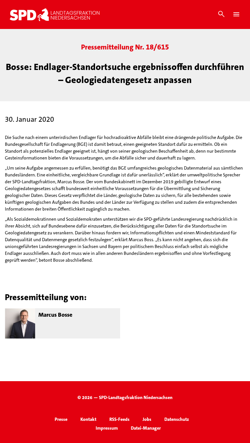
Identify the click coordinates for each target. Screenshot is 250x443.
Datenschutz (176, 419)
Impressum (107, 428)
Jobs (147, 419)
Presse (61, 419)
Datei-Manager (146, 428)
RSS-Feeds (119, 419)
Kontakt (88, 419)
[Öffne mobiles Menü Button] (236, 14)
